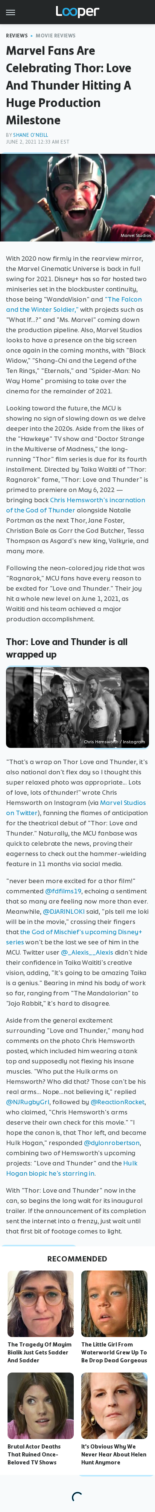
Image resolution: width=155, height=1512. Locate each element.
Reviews (17, 35)
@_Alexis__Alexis (87, 952)
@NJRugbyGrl (27, 1102)
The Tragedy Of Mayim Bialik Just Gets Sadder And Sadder (39, 1352)
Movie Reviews (56, 35)
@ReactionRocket (118, 1102)
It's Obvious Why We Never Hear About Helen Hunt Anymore (113, 1454)
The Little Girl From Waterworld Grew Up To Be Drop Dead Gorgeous (114, 1352)
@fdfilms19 (63, 891)
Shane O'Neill (31, 135)
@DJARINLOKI (64, 911)
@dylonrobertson (112, 1142)
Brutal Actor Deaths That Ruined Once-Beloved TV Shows (34, 1454)
